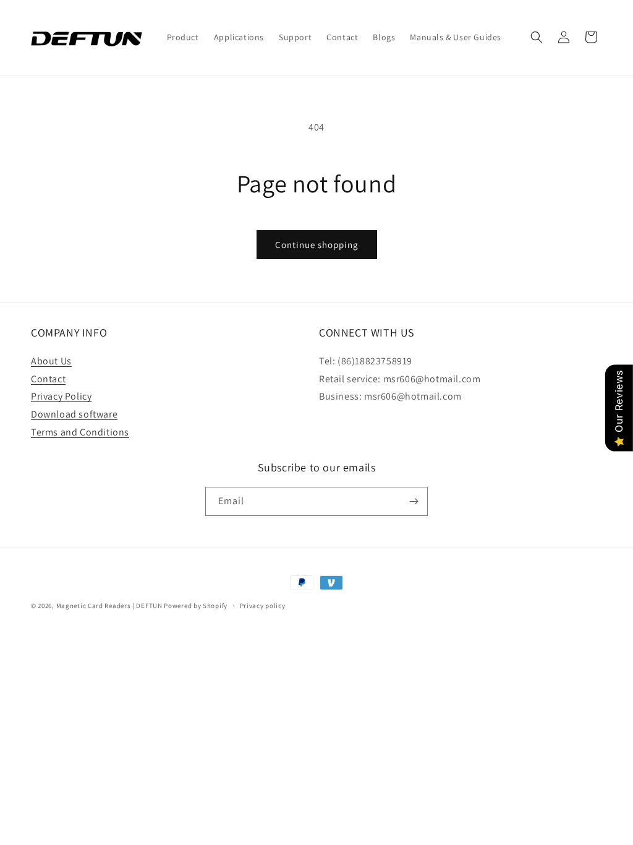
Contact (48, 378)
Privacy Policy (61, 396)
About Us (51, 360)
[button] (536, 37)
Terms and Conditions (80, 432)
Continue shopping (317, 245)
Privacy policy (263, 605)
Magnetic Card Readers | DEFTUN (109, 605)
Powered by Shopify (195, 605)
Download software (74, 414)
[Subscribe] (413, 501)
